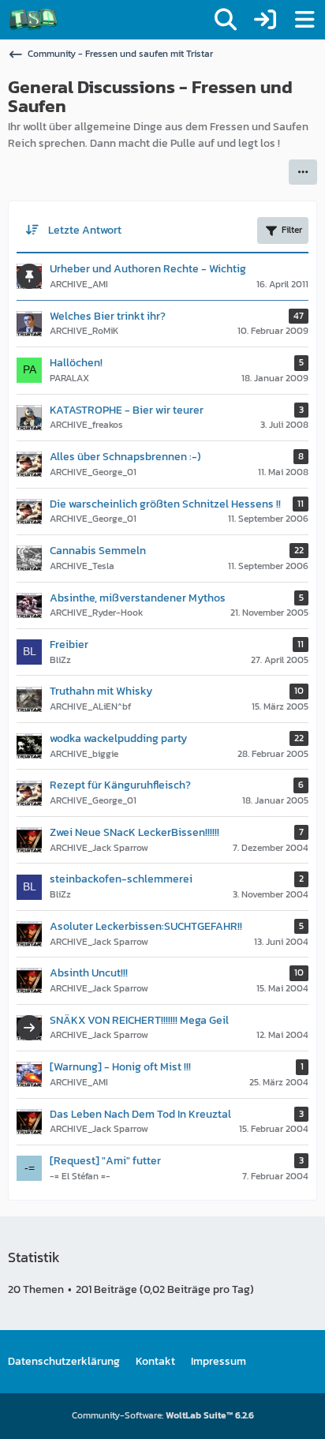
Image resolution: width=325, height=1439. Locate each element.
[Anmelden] (265, 19)
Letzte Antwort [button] (84, 230)
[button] (303, 172)
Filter (292, 230)
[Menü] (304, 20)
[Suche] (225, 20)
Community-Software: (163, 1415)
